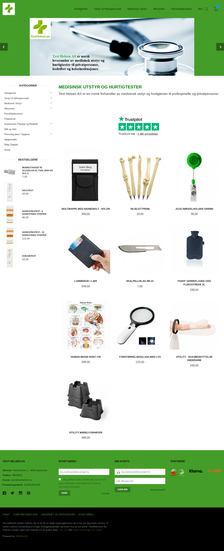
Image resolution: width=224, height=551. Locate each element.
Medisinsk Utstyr (13, 103)
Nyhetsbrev (86, 514)
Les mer (105, 493)
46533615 (17, 475)
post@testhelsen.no (21, 480)
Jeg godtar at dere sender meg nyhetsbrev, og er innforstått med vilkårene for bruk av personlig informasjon (82, 483)
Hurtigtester (10, 93)
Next (220, 47)
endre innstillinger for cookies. (88, 530)
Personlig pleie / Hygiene (17, 134)
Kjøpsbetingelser (25, 514)
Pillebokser (10, 119)
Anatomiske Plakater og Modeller (21, 124)
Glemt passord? (157, 490)
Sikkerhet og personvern (58, 514)
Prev (4, 47)
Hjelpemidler (10, 139)
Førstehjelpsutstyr (13, 113)
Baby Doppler (11, 144)
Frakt (6, 514)
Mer (200, 8)
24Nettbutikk (21, 536)
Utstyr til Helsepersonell (16, 98)
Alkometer (9, 108)
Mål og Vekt (10, 129)
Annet (7, 150)
